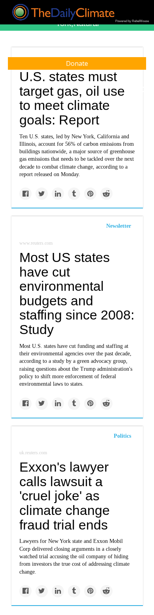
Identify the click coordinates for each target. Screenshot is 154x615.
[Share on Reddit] (106, 194)
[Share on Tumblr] (74, 194)
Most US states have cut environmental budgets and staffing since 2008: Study (76, 293)
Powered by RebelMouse (132, 21)
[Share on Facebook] (25, 194)
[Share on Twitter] (42, 194)
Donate (77, 63)
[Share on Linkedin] (58, 194)
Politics (122, 436)
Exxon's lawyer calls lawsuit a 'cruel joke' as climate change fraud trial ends (64, 495)
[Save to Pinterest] (90, 194)
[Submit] (143, 90)
